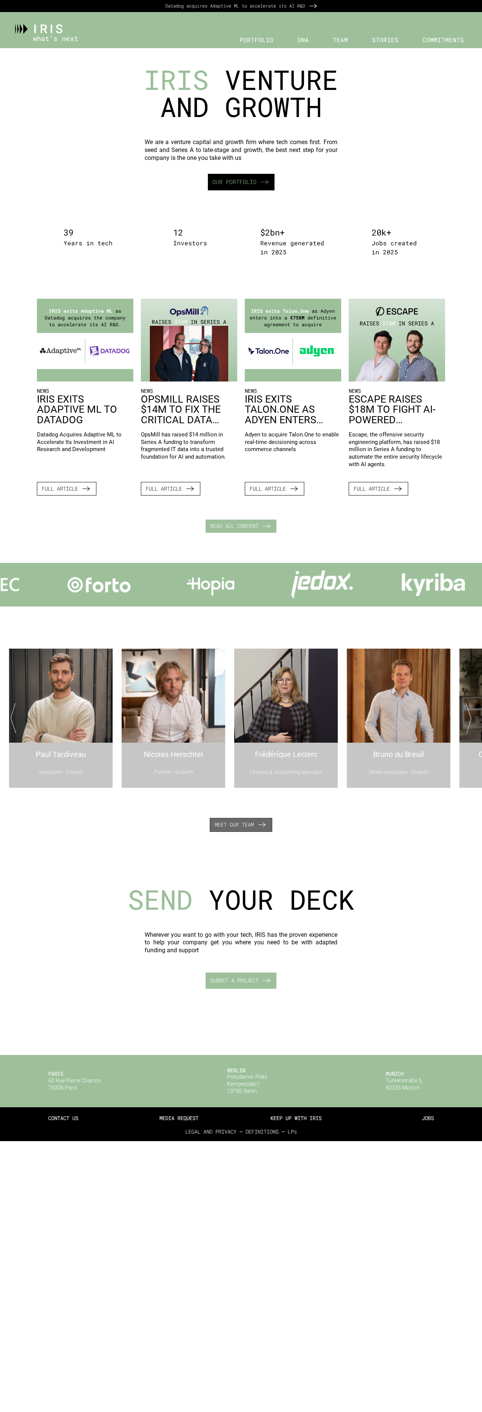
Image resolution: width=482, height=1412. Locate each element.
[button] (254, 40)
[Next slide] (467, 718)
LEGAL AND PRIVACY (210, 1131)
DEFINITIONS (262, 1131)
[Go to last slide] (15, 718)
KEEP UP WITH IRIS (296, 1118)
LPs (292, 1131)
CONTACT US (63, 1118)
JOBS (428, 1118)
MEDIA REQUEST (178, 1118)
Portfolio (256, 40)
